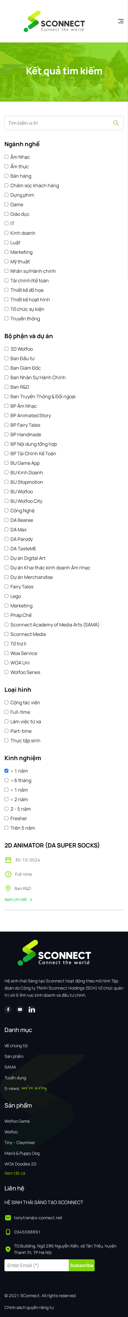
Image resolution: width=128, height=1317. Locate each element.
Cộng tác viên (25, 702)
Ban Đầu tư (22, 358)
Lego (15, 596)
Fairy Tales (21, 586)
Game (16, 204)
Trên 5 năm (22, 828)
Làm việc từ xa (25, 721)
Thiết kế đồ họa (26, 290)
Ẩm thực (19, 166)
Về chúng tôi (16, 1045)
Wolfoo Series (25, 672)
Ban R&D (19, 387)
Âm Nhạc (20, 157)
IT (12, 223)
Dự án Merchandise (31, 577)
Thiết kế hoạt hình (30, 299)
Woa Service (23, 653)
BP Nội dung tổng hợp (33, 444)
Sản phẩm (14, 1056)
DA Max (18, 529)
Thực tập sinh (25, 740)
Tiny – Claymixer (19, 1142)
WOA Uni (20, 662)
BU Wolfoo (21, 491)
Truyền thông (25, 318)
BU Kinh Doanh (26, 472)
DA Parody (21, 539)
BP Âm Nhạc (23, 406)
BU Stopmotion (26, 482)
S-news (11, 1088)
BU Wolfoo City (26, 501)
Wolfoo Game (17, 1121)
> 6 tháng (20, 780)
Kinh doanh (22, 233)
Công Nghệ (22, 510)
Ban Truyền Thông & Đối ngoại (43, 396)
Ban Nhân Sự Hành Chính (38, 377)
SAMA (10, 1067)
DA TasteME (23, 548)
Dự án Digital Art (28, 558)
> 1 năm (19, 771)
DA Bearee (21, 520)
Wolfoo (11, 1132)
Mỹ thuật (20, 261)
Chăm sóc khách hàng (34, 185)
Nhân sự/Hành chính (33, 271)
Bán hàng (20, 176)
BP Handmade (25, 434)
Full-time (20, 712)
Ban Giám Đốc (25, 368)
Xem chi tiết (15, 899)
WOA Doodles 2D (20, 1164)
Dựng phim (22, 195)
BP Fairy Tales (25, 425)
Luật (15, 242)
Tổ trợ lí (18, 643)
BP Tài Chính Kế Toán (33, 453)
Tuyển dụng (15, 1077)
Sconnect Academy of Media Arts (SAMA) (55, 624)
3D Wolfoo (21, 349)
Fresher (18, 818)
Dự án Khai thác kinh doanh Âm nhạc (50, 567)
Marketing (21, 252)
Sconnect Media (28, 634)
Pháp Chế (21, 615)
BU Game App (25, 463)
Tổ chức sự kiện (27, 309)
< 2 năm (19, 799)
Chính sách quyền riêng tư (29, 1307)
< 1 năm (19, 790)
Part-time (21, 731)
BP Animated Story (30, 415)
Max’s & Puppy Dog (22, 1153)
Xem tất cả (14, 1173)
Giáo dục (19, 214)
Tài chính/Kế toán (29, 280)
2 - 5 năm (20, 809)
